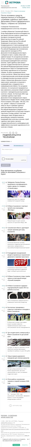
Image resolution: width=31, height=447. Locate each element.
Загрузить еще (17, 405)
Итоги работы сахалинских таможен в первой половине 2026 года (18, 381)
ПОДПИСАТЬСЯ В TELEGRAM (12, 136)
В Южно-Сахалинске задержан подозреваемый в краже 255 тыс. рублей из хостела (18, 287)
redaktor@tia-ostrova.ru (7, 422)
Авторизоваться (18, 145)
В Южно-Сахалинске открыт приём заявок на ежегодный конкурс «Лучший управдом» (18, 278)
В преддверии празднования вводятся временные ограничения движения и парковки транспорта (18, 255)
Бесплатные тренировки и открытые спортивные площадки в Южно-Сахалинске (18, 309)
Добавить (5, 165)
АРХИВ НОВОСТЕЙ (7, 417)
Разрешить (16, 445)
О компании (12, 415)
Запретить (25, 445)
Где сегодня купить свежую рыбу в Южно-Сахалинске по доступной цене (18, 334)
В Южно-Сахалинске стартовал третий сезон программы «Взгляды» (17, 208)
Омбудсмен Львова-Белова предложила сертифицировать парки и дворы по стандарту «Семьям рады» (17, 185)
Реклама (4, 415)
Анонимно (6, 145)
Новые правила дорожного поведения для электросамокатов (18, 357)
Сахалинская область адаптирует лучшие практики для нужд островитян (18, 229)
